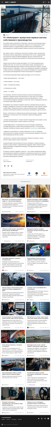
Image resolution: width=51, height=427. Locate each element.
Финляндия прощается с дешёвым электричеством (11, 259)
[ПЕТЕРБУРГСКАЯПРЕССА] (3, 241)
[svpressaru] (28, 270)
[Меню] (2, 2)
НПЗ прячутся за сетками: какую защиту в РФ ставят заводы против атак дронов (37, 317)
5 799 (23, 211)
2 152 (23, 384)
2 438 (48, 299)
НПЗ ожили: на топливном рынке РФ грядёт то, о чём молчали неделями (11, 200)
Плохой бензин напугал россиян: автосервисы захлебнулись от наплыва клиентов (37, 374)
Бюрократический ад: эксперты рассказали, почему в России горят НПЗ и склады (37, 230)
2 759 (48, 270)
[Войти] (49, 2)
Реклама (3, 419)
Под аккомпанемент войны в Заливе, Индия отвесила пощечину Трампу (12, 373)
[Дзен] (48, 418)
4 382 (23, 240)
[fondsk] (3, 270)
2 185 (23, 355)
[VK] (45, 418)
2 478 (23, 299)
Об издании (14, 419)
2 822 (23, 270)
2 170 (48, 355)
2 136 (23, 412)
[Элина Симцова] (4, 35)
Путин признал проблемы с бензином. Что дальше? (12, 345)
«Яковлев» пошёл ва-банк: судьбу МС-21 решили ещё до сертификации (13, 229)
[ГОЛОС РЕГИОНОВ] (28, 241)
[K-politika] (28, 300)
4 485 (48, 211)
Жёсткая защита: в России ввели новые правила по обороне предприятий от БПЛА (12, 289)
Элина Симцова (7, 161)
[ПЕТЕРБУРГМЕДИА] (3, 212)
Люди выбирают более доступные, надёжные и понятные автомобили (36, 259)
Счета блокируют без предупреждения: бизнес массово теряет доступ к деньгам (12, 317)
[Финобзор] (10, 2)
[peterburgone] (28, 327)
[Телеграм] (38, 418)
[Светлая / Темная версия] (44, 2)
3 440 (48, 240)
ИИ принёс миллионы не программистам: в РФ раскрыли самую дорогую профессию (12, 404)
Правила (20, 419)
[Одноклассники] (42, 418)
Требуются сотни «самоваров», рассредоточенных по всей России (36, 403)
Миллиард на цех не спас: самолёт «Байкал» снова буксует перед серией (37, 345)
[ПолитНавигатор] (28, 212)
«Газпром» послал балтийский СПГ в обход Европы (36, 288)
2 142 (48, 384)
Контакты (8, 419)
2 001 (48, 412)
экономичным (33, 128)
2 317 (23, 327)
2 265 (48, 327)
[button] (4, 165)
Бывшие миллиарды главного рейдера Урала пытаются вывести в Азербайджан (38, 200)
